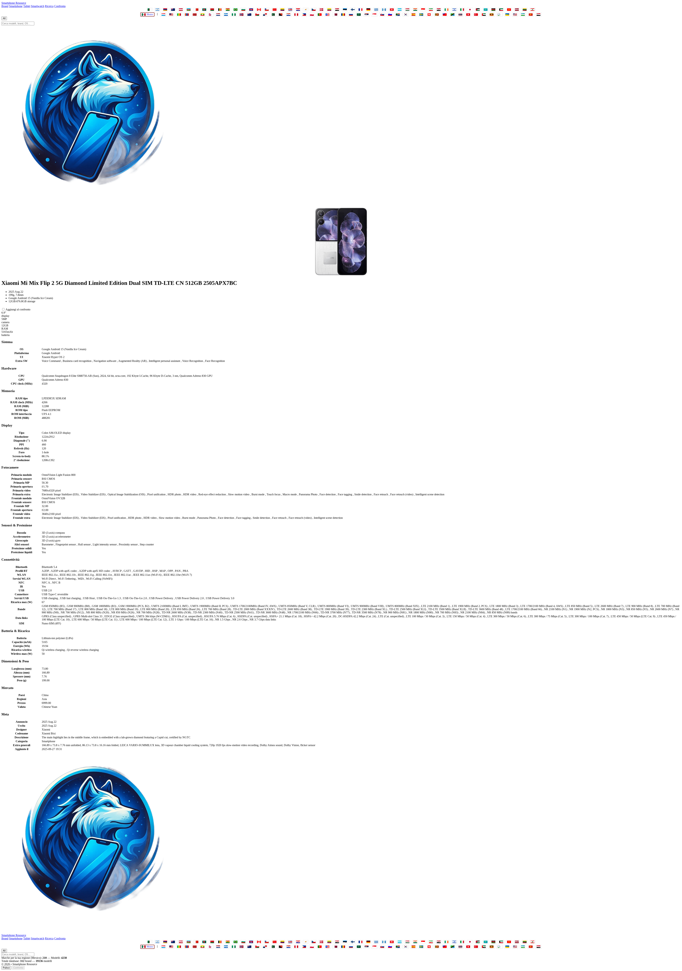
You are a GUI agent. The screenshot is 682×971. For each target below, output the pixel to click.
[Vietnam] (530, 14)
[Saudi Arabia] (359, 14)
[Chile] (267, 9)
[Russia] (351, 14)
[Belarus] (212, 9)
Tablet (26, 6)
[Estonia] (345, 9)
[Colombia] (282, 9)
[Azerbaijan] (188, 9)
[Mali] (179, 14)
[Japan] (470, 9)
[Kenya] (493, 9)
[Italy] (462, 9)
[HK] (392, 9)
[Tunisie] (468, 14)
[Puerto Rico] (327, 14)
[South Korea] (405, 14)
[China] (274, 9)
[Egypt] (337, 9)
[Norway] (241, 14)
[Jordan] (478, 9)
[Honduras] (399, 9)
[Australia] (173, 9)
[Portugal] (319, 14)
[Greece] (376, 9)
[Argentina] (157, 9)
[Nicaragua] (226, 14)
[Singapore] (374, 14)
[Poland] (312, 14)
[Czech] (313, 9)
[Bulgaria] (243, 9)
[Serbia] (366, 14)
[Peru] (296, 14)
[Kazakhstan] (485, 9)
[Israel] (454, 9)
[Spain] (413, 14)
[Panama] (265, 14)
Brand (4, 6)
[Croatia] (298, 9)
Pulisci (6, 967)
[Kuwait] (501, 9)
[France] (360, 9)
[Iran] (431, 9)
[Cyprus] (306, 9)
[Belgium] (220, 9)
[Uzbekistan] (523, 14)
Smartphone (16, 6)
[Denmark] (321, 9)
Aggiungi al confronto (17, 309)
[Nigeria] (234, 14)
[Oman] (257, 14)
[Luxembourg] (163, 14)
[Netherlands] (218, 14)
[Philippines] (304, 14)
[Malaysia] (171, 14)
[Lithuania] (524, 9)
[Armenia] (165, 9)
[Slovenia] (390, 14)
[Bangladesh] (204, 9)
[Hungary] (407, 9)
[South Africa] (398, 14)
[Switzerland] (429, 14)
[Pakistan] (273, 14)
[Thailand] (460, 14)
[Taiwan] (445, 14)
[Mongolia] (187, 14)
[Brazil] (235, 9)
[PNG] (280, 14)
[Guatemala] (384, 9)
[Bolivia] (227, 9)
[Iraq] (438, 9)
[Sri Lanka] (437, 14)
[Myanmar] (202, 14)
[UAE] (484, 14)
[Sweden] (421, 14)
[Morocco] (194, 14)
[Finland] (353, 9)
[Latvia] (517, 9)
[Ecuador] (329, 9)
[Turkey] (476, 14)
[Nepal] (210, 14)
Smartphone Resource (13, 2)
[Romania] (343, 14)
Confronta (60, 6)
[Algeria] (149, 9)
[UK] (499, 14)
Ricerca (49, 6)
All (4, 18)
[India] (415, 9)
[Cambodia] (251, 9)
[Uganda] (491, 14)
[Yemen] (538, 14)
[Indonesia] (423, 9)
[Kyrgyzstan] (509, 9)
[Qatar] (335, 14)
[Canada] (259, 9)
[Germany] (368, 9)
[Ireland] (446, 9)
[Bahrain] (196, 9)
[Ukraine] (507, 14)
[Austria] (181, 9)
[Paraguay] (288, 14)
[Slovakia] (382, 14)
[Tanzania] (452, 14)
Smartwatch (37, 6)
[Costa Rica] (290, 9)
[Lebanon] (532, 9)
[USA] (515, 14)
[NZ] (249, 14)
